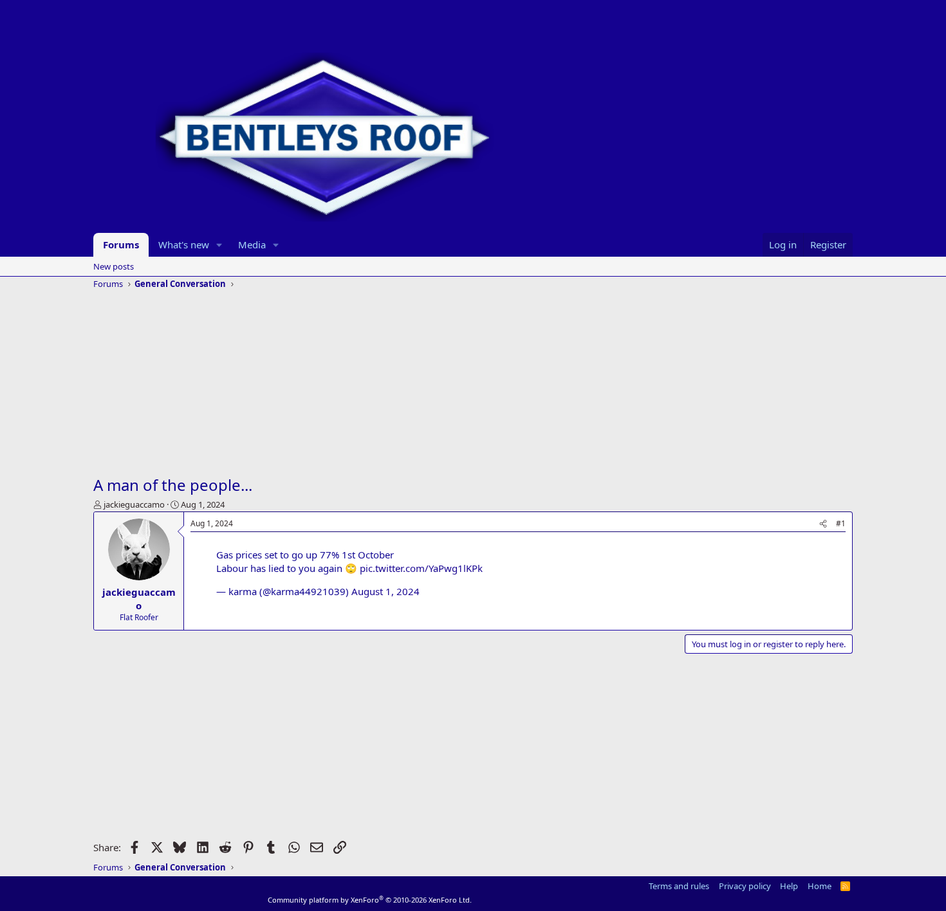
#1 (841, 523)
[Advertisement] (473, 384)
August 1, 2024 (385, 591)
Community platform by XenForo (370, 900)
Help (789, 886)
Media (252, 244)
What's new (183, 244)
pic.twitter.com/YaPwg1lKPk (421, 568)
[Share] (823, 524)
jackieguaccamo (134, 504)
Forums (121, 244)
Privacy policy (745, 886)
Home (819, 886)
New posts (113, 266)
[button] (219, 245)
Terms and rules (679, 886)
